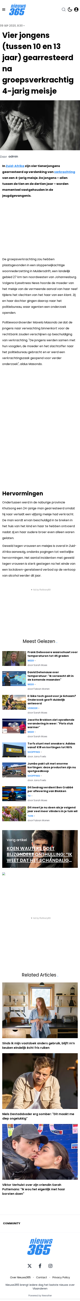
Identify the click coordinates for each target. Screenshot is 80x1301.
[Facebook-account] (40, 1266)
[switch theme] (70, 9)
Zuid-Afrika (15, 166)
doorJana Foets (37, 756)
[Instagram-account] (50, 1266)
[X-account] (29, 1266)
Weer (31, 660)
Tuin (30, 816)
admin (13, 156)
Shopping (34, 752)
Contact (41, 1277)
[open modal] (76, 9)
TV (29, 795)
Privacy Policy (61, 1277)
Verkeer (33, 708)
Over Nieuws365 (20, 1277)
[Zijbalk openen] (3, 9)
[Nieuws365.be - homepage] (17, 9)
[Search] (63, 9)
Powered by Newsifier (40, 1295)
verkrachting (64, 172)
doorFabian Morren (39, 688)
